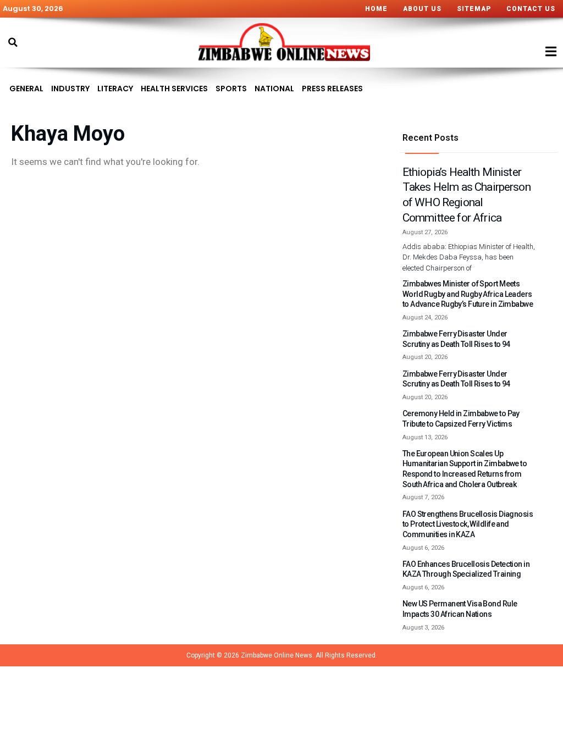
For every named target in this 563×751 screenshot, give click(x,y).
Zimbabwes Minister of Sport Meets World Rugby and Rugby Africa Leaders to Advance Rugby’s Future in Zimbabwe (467, 293)
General (26, 88)
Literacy (115, 88)
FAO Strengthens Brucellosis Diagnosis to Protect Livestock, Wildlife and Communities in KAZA (467, 524)
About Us (422, 9)
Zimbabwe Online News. (277, 655)
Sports (231, 88)
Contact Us (530, 9)
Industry (70, 88)
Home (376, 9)
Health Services (174, 88)
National (274, 88)
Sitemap (474, 9)
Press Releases (332, 88)
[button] (12, 42)
